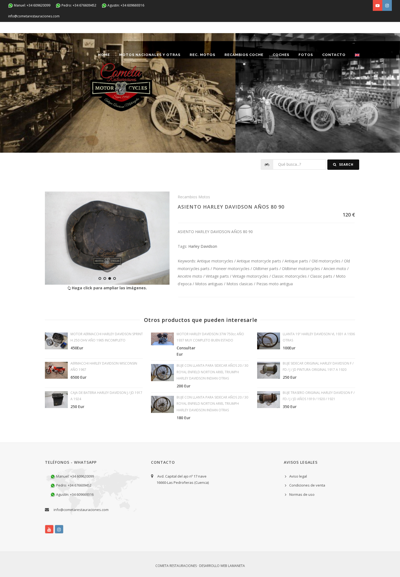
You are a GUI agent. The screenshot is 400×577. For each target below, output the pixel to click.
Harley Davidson (202, 246)
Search (345, 164)
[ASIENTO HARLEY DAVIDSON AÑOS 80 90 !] (107, 238)
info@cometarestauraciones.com (34, 16)
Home (104, 55)
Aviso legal (298, 476)
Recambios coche (243, 55)
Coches (281, 55)
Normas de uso (302, 494)
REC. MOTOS (202, 55)
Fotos (306, 55)
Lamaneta (236, 565)
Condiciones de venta (307, 485)
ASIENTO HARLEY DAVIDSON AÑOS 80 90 (231, 206)
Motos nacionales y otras (149, 55)
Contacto (334, 55)
